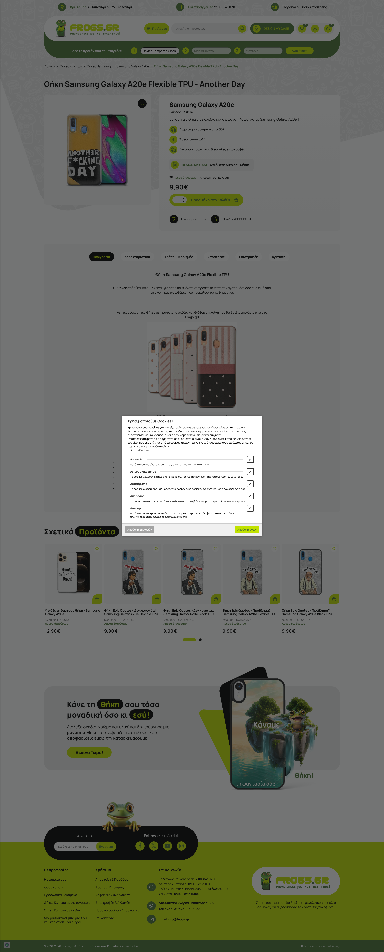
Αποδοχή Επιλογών (139, 529)
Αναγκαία (136, 459)
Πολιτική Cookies (138, 450)
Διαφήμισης (138, 484)
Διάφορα (136, 508)
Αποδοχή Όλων (247, 529)
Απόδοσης (137, 496)
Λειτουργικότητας (143, 471)
